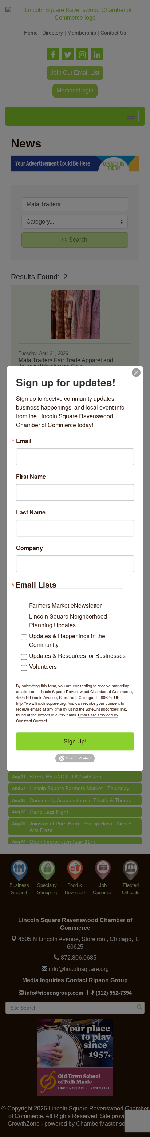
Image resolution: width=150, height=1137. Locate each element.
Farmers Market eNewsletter (65, 605)
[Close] (136, 372)
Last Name (31, 512)
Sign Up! (75, 741)
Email (23, 441)
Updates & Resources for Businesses (77, 655)
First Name (31, 476)
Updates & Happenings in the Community (67, 640)
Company (29, 548)
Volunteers (43, 666)
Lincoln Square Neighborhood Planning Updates (68, 620)
